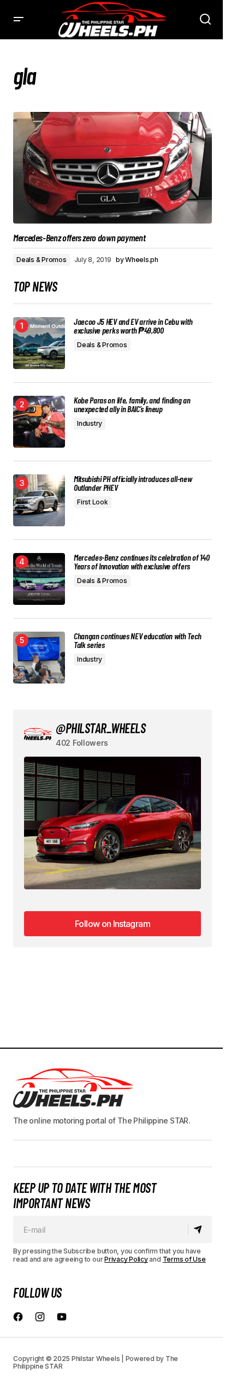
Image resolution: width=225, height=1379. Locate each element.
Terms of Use (184, 1259)
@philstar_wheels (100, 728)
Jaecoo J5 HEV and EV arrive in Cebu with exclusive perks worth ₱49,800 (133, 326)
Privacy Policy (126, 1259)
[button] (18, 19)
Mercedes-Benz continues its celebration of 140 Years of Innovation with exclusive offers (141, 561)
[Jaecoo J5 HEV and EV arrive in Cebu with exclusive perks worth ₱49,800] (39, 343)
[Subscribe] (199, 1229)
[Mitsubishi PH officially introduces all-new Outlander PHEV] (39, 500)
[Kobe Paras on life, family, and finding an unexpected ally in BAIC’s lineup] (39, 422)
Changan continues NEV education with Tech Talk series (138, 640)
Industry (89, 423)
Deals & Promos (41, 259)
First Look (92, 502)
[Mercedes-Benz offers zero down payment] (112, 168)
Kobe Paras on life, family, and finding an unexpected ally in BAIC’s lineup (132, 404)
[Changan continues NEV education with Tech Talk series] (39, 657)
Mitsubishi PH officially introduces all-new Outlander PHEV (133, 483)
